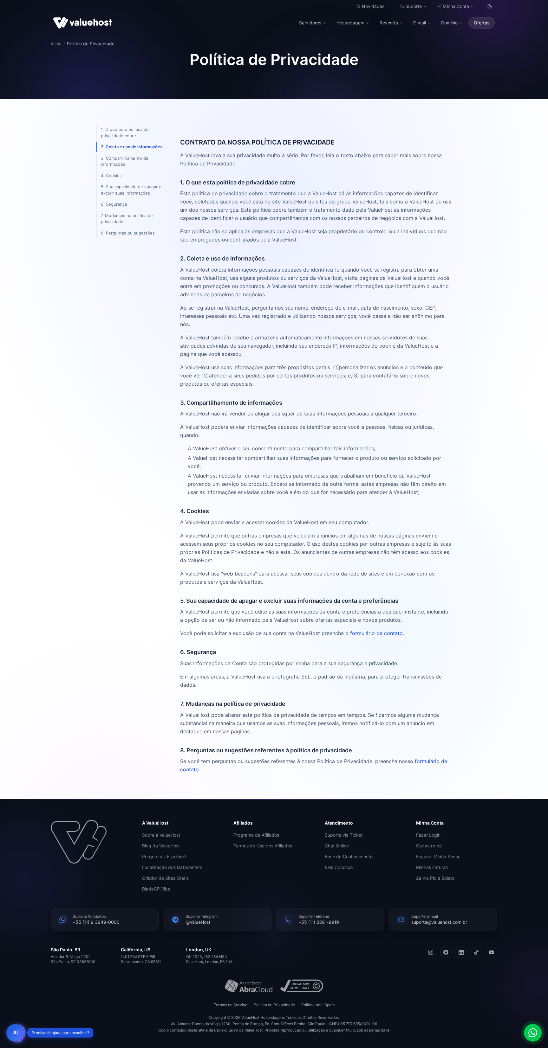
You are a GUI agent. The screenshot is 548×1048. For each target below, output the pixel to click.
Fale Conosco (339, 867)
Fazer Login (428, 835)
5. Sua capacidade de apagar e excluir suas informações (131, 190)
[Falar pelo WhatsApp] (533, 1033)
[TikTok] (476, 952)
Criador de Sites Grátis (165, 878)
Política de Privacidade (274, 1004)
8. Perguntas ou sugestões (128, 232)
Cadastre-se (429, 845)
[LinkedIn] (461, 952)
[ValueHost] (82, 23)
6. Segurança (114, 204)
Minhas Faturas (432, 867)
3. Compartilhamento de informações (124, 161)
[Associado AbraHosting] (248, 986)
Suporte (413, 6)
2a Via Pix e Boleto (435, 878)
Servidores (310, 22)
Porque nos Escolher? (164, 856)
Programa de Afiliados (256, 835)
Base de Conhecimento (349, 856)
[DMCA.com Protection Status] (301, 986)
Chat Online (337, 845)
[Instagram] (430, 952)
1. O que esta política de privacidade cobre (125, 132)
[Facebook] (446, 952)
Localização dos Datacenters (172, 867)
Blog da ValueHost (161, 845)
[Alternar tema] (490, 6)
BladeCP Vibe (156, 888)
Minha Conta (456, 6)
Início (56, 43)
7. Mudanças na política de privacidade (127, 218)
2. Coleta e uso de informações (131, 146)
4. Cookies (111, 175)
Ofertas (481, 22)
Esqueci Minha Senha (438, 856)
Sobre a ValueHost (161, 835)
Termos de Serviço (230, 1004)
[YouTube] (491, 952)
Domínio (449, 22)
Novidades (373, 6)
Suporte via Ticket (344, 835)
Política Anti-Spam (318, 1004)
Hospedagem (350, 22)
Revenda (389, 22)
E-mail (419, 22)
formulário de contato (376, 633)
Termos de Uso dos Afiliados (262, 845)
